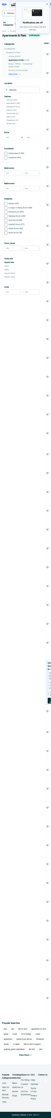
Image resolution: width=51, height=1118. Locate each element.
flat (12, 1029)
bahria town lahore (24, 1039)
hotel (15, 1034)
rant (40, 1049)
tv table (16, 1044)
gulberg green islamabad (14, 1049)
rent (5, 1029)
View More (24, 1055)
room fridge (26, 1034)
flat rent (32, 1049)
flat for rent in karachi (32, 1044)
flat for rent (22, 1029)
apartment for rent (38, 1029)
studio (6, 1044)
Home (4, 31)
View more (13, 74)
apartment (8, 1039)
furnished (40, 1039)
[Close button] (47, 4)
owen (38, 1034)
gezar (6, 1034)
